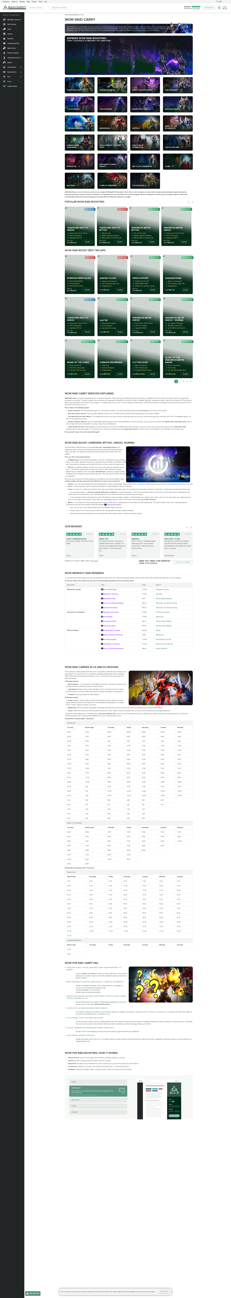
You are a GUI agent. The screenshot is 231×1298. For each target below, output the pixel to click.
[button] (227, 1283)
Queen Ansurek (161, 648)
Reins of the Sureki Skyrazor (113, 648)
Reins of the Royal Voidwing (113, 603)
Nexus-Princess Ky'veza (164, 644)
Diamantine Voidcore (110, 594)
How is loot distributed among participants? (87, 1008)
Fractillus (159, 594)
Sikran (158, 630)
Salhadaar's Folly (109, 598)
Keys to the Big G (109, 626)
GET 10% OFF (34, 1293)
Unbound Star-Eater (113, 505)
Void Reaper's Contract (111, 644)
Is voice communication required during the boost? (90, 1028)
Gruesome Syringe (109, 639)
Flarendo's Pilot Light (110, 612)
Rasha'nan (160, 635)
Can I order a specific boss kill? (81, 1035)
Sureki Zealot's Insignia (111, 630)
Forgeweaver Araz (162, 589)
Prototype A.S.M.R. (109, 621)
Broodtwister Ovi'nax (163, 639)
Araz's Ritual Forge (110, 589)
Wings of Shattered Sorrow (113, 635)
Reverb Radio (108, 617)
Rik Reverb (159, 617)
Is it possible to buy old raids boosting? (85, 1018)
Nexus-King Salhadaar (164, 598)
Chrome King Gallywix (164, 621)
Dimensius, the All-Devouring (166, 603)
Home (67, 15)
